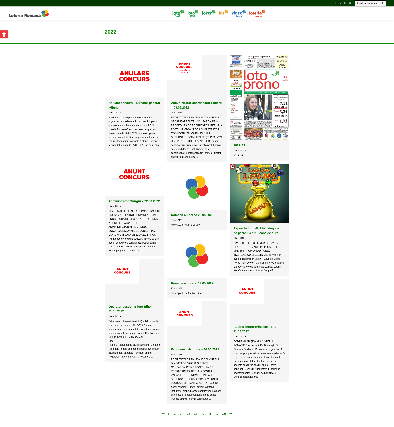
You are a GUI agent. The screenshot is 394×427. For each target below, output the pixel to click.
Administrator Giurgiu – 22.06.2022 (134, 201)
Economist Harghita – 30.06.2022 (195, 349)
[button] (4, 34)
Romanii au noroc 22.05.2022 (192, 215)
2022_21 (239, 145)
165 (224, 413)
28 (188, 413)
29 (195, 413)
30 (202, 413)
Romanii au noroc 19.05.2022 (192, 283)
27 (181, 413)
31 (209, 413)
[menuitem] (178, 13)
